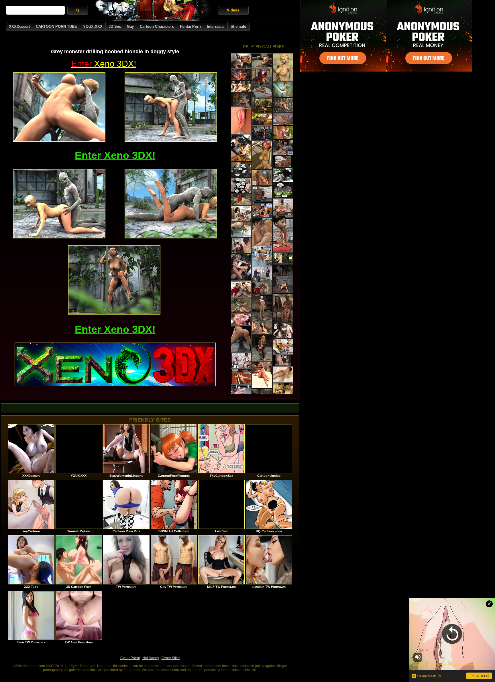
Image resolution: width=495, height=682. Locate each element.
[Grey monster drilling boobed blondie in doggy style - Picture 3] (59, 203)
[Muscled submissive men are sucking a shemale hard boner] (283, 241)
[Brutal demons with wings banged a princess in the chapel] (283, 270)
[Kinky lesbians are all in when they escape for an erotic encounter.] (262, 90)
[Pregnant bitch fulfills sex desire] (241, 169)
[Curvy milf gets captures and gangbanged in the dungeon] (283, 161)
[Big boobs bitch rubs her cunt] (241, 377)
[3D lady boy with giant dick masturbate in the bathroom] (283, 89)
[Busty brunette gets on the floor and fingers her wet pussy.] (283, 284)
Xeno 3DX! (103, 63)
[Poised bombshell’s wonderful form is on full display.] (262, 307)
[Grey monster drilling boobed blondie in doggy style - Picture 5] (114, 280)
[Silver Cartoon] (153, 10)
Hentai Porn (190, 26)
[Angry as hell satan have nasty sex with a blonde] (241, 199)
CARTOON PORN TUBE (56, 26)
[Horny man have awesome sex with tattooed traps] (283, 346)
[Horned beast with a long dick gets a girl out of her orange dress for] (241, 74)
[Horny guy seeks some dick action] (283, 330)
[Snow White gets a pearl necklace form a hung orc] (283, 258)
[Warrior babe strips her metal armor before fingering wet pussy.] (241, 120)
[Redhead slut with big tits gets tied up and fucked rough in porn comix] (262, 155)
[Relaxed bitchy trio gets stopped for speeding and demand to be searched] (262, 210)
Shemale (238, 26)
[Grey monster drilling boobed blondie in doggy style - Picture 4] (171, 203)
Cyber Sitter (171, 658)
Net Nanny (150, 658)
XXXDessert (19, 26)
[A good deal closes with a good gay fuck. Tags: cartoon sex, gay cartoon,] (283, 207)
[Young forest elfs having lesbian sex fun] (283, 360)
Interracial (216, 26)
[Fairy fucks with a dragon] (241, 100)
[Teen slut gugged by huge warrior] (283, 223)
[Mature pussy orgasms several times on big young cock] (241, 214)
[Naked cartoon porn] (283, 105)
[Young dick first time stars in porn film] (241, 361)
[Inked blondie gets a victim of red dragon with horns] (262, 288)
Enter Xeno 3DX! (115, 155)
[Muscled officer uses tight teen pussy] (262, 274)
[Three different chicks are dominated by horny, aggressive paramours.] (262, 133)
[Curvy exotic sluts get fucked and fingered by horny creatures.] (262, 348)
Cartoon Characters (157, 26)
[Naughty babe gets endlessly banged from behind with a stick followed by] (262, 106)
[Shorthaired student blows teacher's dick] (262, 193)
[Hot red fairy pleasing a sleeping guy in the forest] (283, 175)
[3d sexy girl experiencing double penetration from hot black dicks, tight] (262, 177)
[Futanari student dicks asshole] (241, 319)
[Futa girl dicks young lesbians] (241, 245)
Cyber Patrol (130, 658)
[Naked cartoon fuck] (262, 231)
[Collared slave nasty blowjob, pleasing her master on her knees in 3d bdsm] (283, 390)
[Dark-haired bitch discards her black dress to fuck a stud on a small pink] (241, 61)
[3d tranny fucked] (241, 267)
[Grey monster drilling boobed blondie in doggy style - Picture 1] (59, 107)
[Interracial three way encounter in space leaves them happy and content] (241, 289)
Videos (233, 10)
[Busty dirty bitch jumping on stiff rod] (241, 185)
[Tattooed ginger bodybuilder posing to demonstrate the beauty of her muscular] (262, 61)
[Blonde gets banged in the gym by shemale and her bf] (262, 255)
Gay (130, 26)
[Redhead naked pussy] (262, 374)
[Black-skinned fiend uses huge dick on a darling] (241, 339)
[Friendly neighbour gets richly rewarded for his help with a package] (283, 191)
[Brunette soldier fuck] (283, 308)
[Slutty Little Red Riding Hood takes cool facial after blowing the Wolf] (262, 120)
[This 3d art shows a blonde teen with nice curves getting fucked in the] (283, 119)
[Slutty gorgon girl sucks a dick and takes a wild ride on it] (241, 305)
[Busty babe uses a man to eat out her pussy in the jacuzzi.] (241, 229)
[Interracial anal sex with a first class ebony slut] (262, 327)
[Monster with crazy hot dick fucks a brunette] (262, 75)
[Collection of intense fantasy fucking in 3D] (241, 86)
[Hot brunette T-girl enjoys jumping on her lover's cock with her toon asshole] (241, 147)
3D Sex (115, 26)
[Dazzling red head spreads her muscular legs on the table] (241, 392)
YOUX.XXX (93, 26)
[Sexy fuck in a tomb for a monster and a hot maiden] (283, 374)
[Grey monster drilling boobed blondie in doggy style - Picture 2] (171, 107)
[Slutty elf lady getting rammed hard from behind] (283, 132)
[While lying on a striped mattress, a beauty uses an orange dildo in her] (283, 147)
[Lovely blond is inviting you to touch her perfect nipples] (283, 67)
